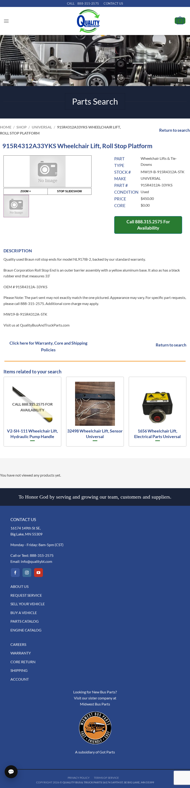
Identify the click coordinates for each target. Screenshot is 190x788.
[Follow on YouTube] (38, 572)
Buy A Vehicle (23, 612)
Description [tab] (17, 250)
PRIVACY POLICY (79, 777)
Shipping (19, 670)
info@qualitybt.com (36, 561)
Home (5, 127)
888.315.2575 (148, 221)
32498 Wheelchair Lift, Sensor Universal (95, 433)
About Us (19, 586)
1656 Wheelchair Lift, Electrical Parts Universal (157, 433)
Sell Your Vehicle (27, 604)
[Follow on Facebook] (15, 572)
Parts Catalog (24, 621)
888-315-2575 (42, 555)
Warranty (20, 653)
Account (19, 679)
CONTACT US (113, 3)
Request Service (26, 595)
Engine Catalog (25, 630)
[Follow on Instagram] (26, 572)
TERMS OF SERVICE (106, 777)
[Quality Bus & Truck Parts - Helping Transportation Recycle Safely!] (88, 21)
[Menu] (6, 21)
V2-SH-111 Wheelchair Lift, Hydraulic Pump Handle (32, 433)
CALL (83, 3)
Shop (21, 127)
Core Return (22, 662)
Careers (18, 644)
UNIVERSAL (42, 127)
